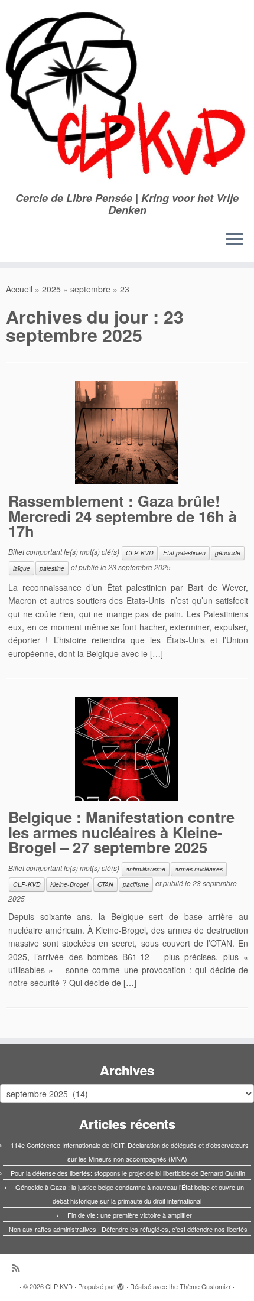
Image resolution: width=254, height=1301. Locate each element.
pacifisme (136, 884)
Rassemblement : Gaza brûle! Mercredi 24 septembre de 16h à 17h (122, 516)
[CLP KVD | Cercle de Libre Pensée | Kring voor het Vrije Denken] (127, 96)
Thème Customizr (205, 1286)
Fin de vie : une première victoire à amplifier (129, 1214)
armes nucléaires (199, 868)
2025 (51, 289)
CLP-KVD (140, 552)
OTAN (105, 884)
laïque (21, 568)
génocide (227, 552)
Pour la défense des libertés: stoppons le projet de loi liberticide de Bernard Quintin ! (130, 1173)
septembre (90, 289)
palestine (52, 568)
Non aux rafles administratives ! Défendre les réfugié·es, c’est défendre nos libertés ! (130, 1229)
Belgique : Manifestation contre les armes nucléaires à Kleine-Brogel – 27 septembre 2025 (121, 832)
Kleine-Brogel (69, 884)
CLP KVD (59, 1286)
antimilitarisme (145, 868)
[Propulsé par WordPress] (120, 1284)
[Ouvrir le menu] (234, 240)
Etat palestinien (184, 552)
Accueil (19, 289)
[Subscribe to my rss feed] (18, 1267)
